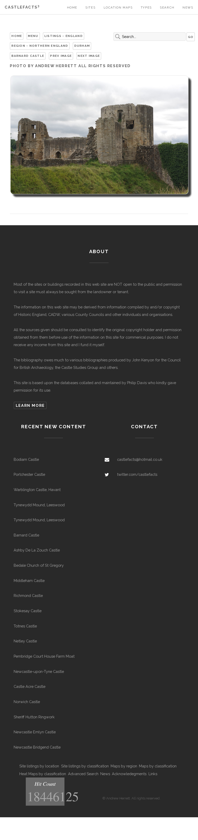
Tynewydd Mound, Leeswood (39, 505)
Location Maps (118, 7)
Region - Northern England (39, 46)
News (188, 7)
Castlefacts (22, 7)
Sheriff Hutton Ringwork (34, 717)
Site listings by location (39, 766)
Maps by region (124, 766)
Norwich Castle (27, 701)
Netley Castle (25, 641)
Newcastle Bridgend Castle (37, 747)
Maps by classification (158, 766)
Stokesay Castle (28, 611)
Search (167, 7)
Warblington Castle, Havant (37, 489)
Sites (90, 7)
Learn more (30, 405)
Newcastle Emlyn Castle (35, 732)
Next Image (89, 56)
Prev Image (61, 56)
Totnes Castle (25, 626)
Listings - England (63, 36)
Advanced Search (83, 774)
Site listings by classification (85, 766)
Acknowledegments (129, 774)
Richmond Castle (28, 595)
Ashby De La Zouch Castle (37, 550)
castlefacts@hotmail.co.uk (139, 459)
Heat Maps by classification (42, 774)
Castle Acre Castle (29, 686)
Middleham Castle (29, 580)
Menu (33, 36)
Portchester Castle (29, 474)
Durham (82, 46)
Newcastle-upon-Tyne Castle (39, 671)
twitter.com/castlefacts (137, 474)
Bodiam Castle (26, 459)
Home (72, 7)
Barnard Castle (27, 56)
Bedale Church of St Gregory (39, 565)
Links (152, 774)
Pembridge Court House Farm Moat (44, 656)
